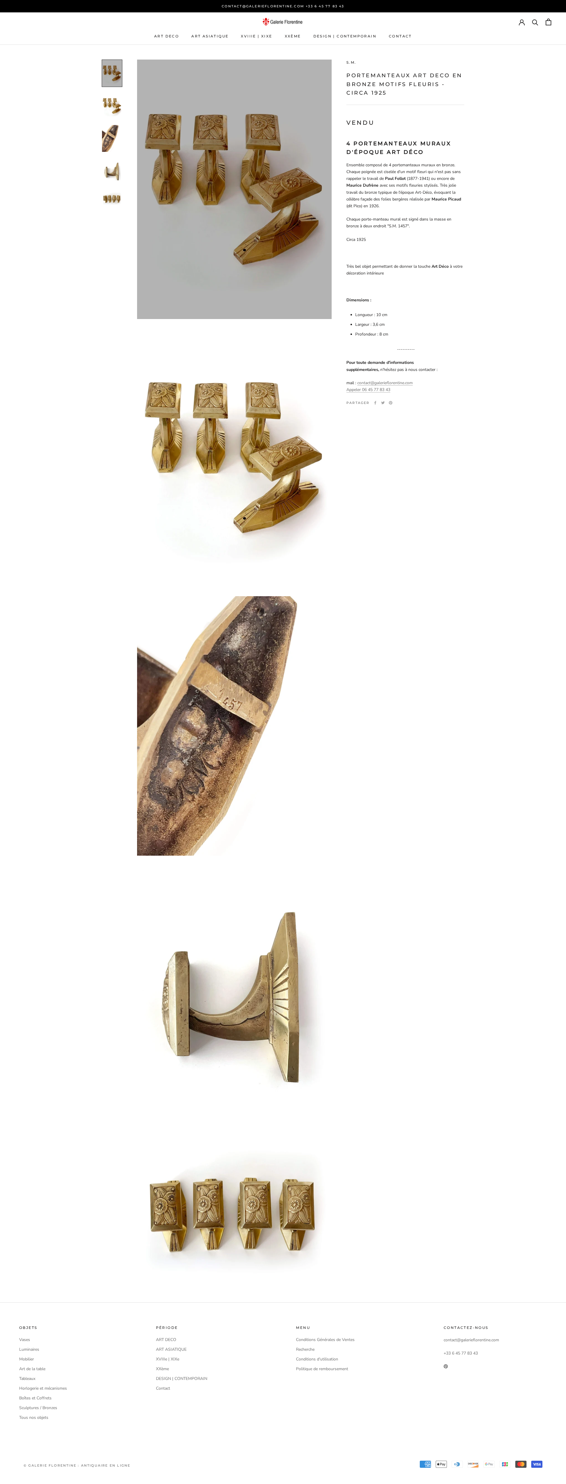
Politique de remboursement (322, 1369)
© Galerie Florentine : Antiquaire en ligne (77, 1465)
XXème (293, 36)
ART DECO (166, 36)
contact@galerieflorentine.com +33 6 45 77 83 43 (283, 6)
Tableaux (27, 1378)
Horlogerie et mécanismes (43, 1388)
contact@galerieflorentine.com (385, 383)
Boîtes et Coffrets (35, 1398)
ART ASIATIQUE (209, 36)
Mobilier (26, 1359)
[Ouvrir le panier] (548, 22)
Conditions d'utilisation (317, 1359)
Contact (400, 36)
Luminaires (29, 1349)
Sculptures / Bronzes (38, 1408)
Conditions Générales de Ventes (325, 1339)
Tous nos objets (33, 1417)
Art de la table (32, 1369)
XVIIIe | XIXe (256, 36)
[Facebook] (375, 403)
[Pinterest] (390, 403)
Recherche (305, 1349)
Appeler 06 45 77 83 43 (368, 389)
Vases (24, 1339)
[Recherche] (535, 22)
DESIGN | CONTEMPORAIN (344, 36)
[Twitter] (383, 403)
